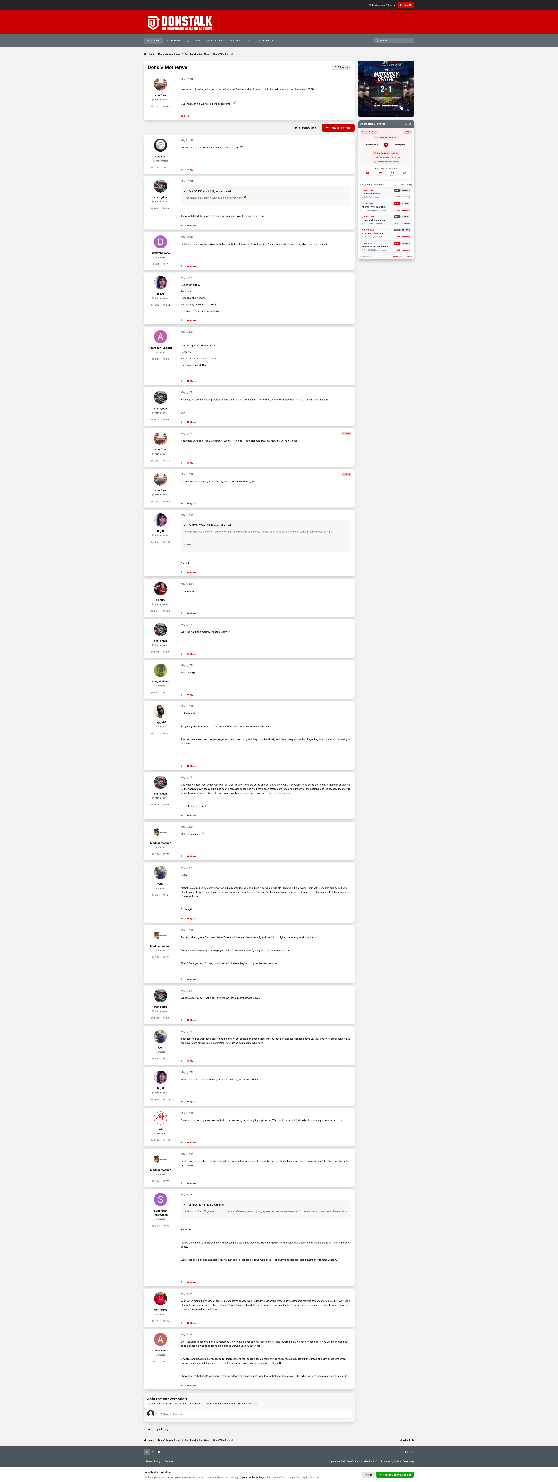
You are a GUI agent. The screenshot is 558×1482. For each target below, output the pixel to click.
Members (162, 1133)
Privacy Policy (153, 1461)
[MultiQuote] (182, 169)
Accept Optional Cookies (397, 1474)
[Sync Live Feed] (410, 124)
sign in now (221, 1403)
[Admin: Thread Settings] (406, 124)
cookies (166, 1477)
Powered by (397, 1461)
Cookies (169, 1461)
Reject (368, 1474)
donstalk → (407, 257)
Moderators (161, 160)
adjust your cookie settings (249, 1477)
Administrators (161, 99)
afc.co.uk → (397, 257)
